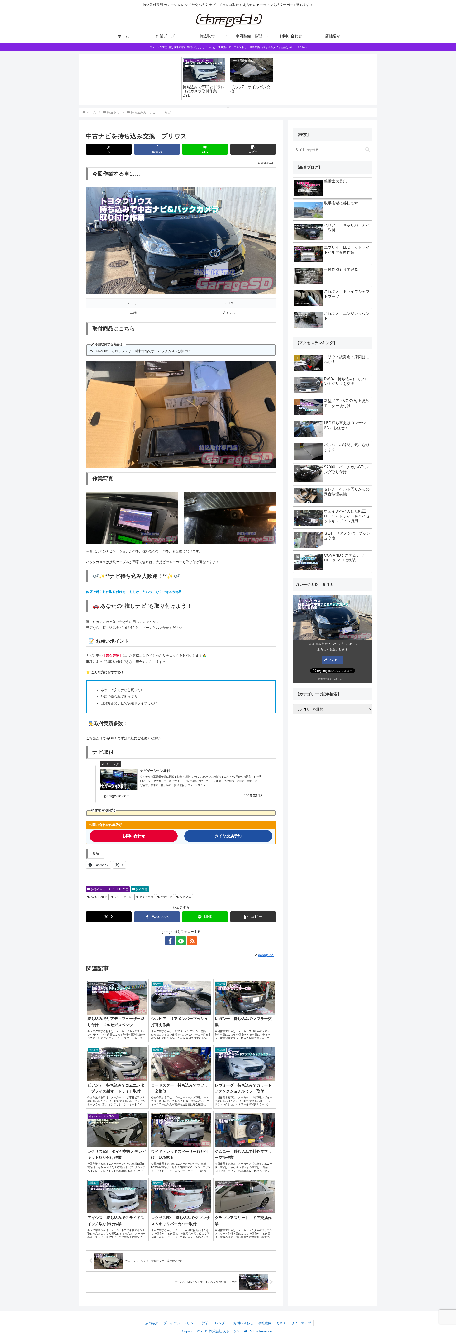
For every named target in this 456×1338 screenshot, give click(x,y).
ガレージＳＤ (123, 897)
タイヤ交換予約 (228, 836)
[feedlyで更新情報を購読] (181, 940)
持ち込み (185, 897)
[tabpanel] (203, 78)
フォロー (334, 660)
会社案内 (264, 1323)
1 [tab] (228, 107)
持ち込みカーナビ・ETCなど (109, 889)
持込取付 (141, 889)
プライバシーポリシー (180, 1323)
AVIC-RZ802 (99, 897)
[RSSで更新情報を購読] (192, 940)
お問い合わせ (133, 836)
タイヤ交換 (146, 897)
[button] (253, 149)
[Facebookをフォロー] (170, 940)
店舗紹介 (151, 1323)
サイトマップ (301, 1323)
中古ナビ (166, 897)
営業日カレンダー (215, 1323)
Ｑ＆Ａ (281, 1323)
